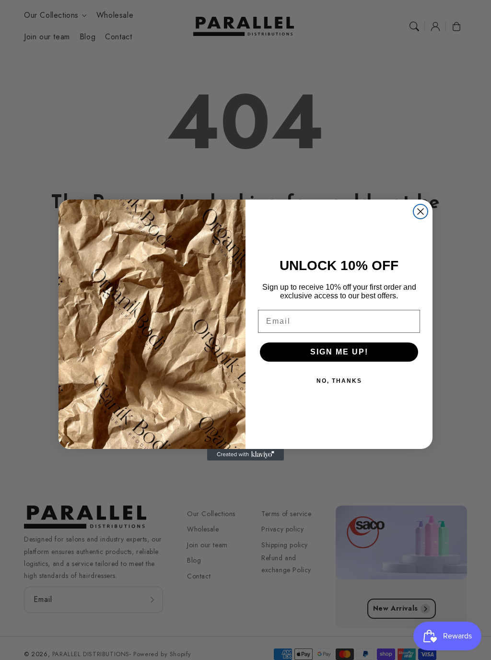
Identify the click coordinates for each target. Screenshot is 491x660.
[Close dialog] (420, 211)
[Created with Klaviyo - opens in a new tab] (245, 454)
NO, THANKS (339, 380)
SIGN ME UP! (339, 352)
